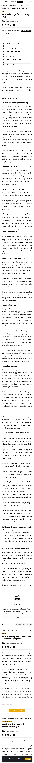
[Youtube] (18, 617)
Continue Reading (17, 710)
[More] (17, 647)
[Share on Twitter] (5, 24)
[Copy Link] (11, 24)
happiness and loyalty (16, 580)
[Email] (8, 24)
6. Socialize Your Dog (10, 56)
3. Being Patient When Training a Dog (14, 48)
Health (4, 633)
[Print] (14, 24)
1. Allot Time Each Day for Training (13, 43)
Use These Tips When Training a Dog (14, 64)
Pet (3, 11)
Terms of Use (11, 760)
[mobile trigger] (3, 1)
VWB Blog (7, 19)
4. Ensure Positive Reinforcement (13, 51)
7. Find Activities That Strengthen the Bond (15, 59)
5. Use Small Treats (9, 54)
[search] (27, 1)
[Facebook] (16, 617)
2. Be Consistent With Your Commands (14, 46)
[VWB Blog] (17, 1)
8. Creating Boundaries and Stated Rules (14, 62)
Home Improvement (7, 721)
